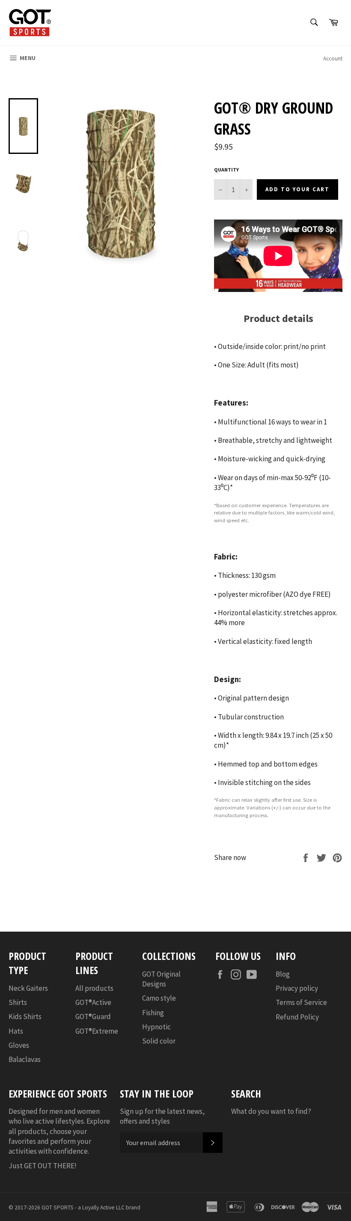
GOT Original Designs (161, 979)
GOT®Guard (93, 1016)
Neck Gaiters (28, 988)
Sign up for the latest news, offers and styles (162, 1116)
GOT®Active (93, 1002)
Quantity (226, 169)
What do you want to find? (271, 1111)
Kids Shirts (25, 1016)
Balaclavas (25, 1059)
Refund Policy (297, 1017)
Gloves (19, 1045)
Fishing (153, 1012)
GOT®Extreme (96, 1031)
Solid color (159, 1041)
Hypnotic (156, 1027)
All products (94, 988)
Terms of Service (301, 1002)
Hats (16, 1031)
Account (332, 58)
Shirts (18, 1002)
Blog (283, 974)
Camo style (159, 998)
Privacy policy (297, 988)
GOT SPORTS (58, 1207)
